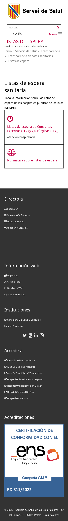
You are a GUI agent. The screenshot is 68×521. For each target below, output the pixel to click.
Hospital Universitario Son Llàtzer (24, 385)
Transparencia (50, 51)
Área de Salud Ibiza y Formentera (24, 373)
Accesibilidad (13, 281)
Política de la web (13, 288)
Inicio (8, 51)
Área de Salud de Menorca (21, 366)
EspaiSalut (12, 208)
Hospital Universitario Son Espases (25, 379)
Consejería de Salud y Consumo (24, 319)
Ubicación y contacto (17, 227)
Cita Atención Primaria (18, 215)
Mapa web (12, 275)
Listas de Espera (15, 221)
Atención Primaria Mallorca (21, 360)
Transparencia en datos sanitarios (30, 56)
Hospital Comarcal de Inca (20, 392)
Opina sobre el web (14, 294)
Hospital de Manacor (18, 398)
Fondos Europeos (13, 326)
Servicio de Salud (26, 51)
